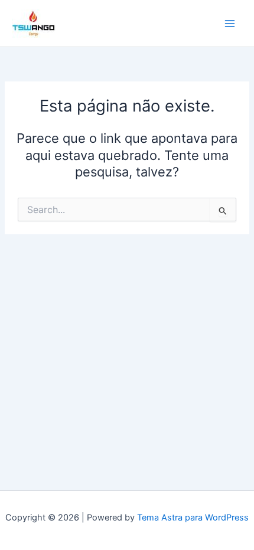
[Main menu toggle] (229, 23)
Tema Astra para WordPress (193, 517)
